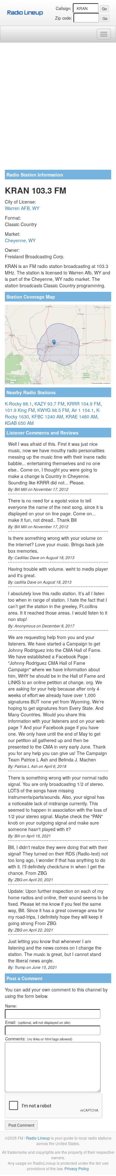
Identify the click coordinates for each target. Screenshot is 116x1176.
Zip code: (63, 18)
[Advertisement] (58, 109)
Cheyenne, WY (20, 240)
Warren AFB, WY (22, 208)
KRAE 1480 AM (81, 416)
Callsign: (64, 8)
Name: (11, 1006)
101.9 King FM (20, 410)
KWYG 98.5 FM (53, 410)
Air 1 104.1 (83, 410)
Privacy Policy (76, 1168)
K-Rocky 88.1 (18, 403)
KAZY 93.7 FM (49, 403)
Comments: (38, 1039)
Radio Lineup (38, 1138)
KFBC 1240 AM (47, 416)
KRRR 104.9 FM (84, 403)
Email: (38, 1022)
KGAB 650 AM (19, 423)
